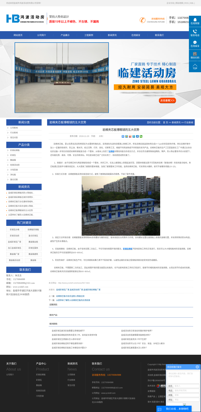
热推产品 (151, 396)
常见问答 (14, 138)
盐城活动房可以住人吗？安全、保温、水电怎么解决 (143, 343)
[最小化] (197, 367)
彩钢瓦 (13, 155)
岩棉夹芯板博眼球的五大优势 (20, 210)
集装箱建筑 (33, 254)
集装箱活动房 (14, 260)
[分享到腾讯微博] (134, 136)
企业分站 (170, 3)
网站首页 (18, 35)
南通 (154, 402)
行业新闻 (14, 133)
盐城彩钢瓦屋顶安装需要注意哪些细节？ (69, 331)
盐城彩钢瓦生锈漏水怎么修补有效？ (67, 339)
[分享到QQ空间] (126, 136)
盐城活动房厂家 (76, 290)
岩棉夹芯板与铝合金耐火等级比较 (70, 296)
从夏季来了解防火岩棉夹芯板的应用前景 (73, 300)
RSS (186, 3)
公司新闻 (14, 128)
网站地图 (179, 3)
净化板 (13, 175)
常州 (149, 402)
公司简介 (41, 35)
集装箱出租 (33, 242)
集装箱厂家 (14, 254)
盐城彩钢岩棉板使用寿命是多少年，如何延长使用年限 (74, 335)
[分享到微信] (141, 136)
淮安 (162, 402)
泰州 (158, 402)
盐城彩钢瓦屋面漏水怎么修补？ (134, 348)
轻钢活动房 (15, 165)
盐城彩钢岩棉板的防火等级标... (21, 193)
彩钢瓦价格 (14, 230)
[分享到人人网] (137, 136)
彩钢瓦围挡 (33, 248)
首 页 (165, 122)
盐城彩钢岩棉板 (160, 375)
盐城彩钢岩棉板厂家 (92, 290)
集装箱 (13, 160)
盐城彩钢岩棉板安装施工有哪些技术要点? (69, 348)
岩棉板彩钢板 (33, 230)
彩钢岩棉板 (15, 150)
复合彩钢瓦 (33, 236)
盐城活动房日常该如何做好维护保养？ (137, 331)
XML (192, 3)
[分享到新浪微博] (130, 136)
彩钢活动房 (14, 236)
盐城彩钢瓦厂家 (14, 242)
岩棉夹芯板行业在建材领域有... (21, 202)
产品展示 (65, 35)
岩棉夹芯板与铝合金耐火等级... (21, 206)
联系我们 (159, 35)
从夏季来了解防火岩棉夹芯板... (21, 215)
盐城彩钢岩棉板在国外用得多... (21, 197)
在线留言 (135, 35)
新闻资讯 (112, 35)
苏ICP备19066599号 (156, 380)
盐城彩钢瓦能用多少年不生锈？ (134, 339)
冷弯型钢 (14, 170)
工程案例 (88, 35)
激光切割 (14, 180)
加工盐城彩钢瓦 (14, 248)
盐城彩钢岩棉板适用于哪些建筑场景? (67, 343)
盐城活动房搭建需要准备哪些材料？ (136, 335)
